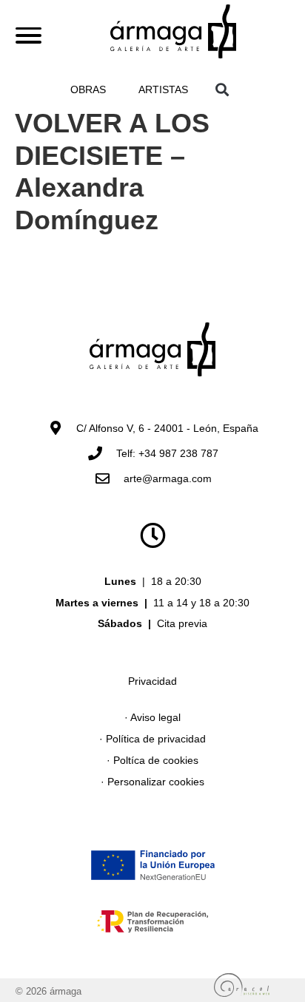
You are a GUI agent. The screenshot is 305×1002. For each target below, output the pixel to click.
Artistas (163, 89)
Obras (88, 89)
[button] (222, 89)
